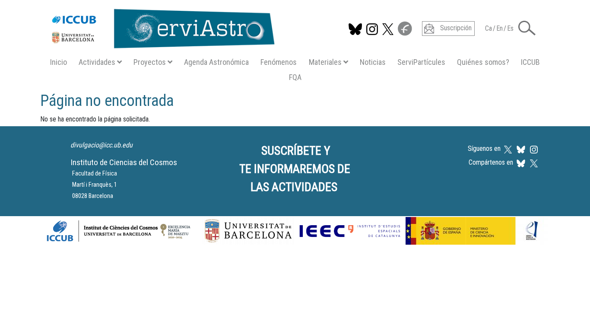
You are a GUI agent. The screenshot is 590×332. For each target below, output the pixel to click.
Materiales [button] (325, 62)
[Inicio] (159, 27)
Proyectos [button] (149, 62)
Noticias (373, 62)
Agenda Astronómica (216, 62)
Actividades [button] (97, 62)
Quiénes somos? (483, 62)
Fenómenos (278, 62)
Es (510, 28)
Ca (488, 28)
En (499, 28)
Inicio (58, 62)
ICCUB (530, 62)
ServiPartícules (421, 62)
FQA (295, 77)
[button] (527, 27)
